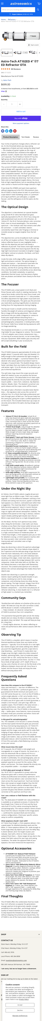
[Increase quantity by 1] (20, 104)
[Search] (38, 9)
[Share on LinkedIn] (10, 131)
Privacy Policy (24, 999)
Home (3, 19)
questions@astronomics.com (16, 960)
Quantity (4, 99)
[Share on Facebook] (2, 131)
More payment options (21, 123)
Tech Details (25, 137)
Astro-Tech (7, 80)
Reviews (36, 137)
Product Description (10, 137)
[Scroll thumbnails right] (39, 53)
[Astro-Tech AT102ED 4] (7, 52)
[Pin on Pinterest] (14, 131)
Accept (20, 1005)
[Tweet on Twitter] (6, 131)
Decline (20, 1010)
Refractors (12, 19)
